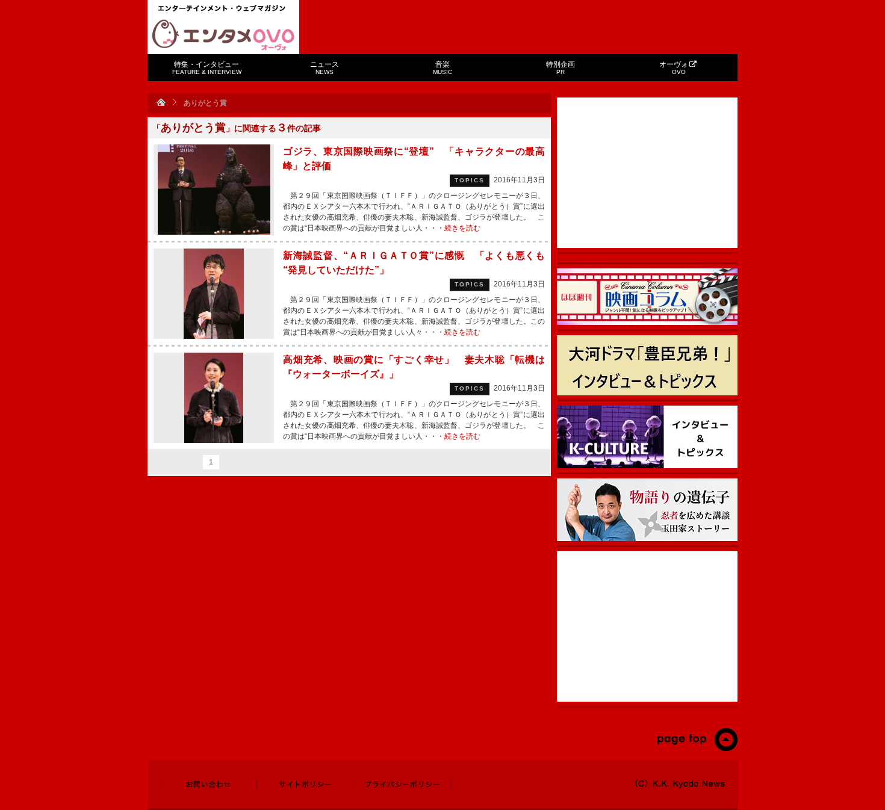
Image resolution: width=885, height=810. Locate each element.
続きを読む (462, 228)
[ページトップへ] (697, 748)
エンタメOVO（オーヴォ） (223, 35)
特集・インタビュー (206, 67)
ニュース (324, 67)
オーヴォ (673, 67)
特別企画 (560, 67)
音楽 (442, 67)
